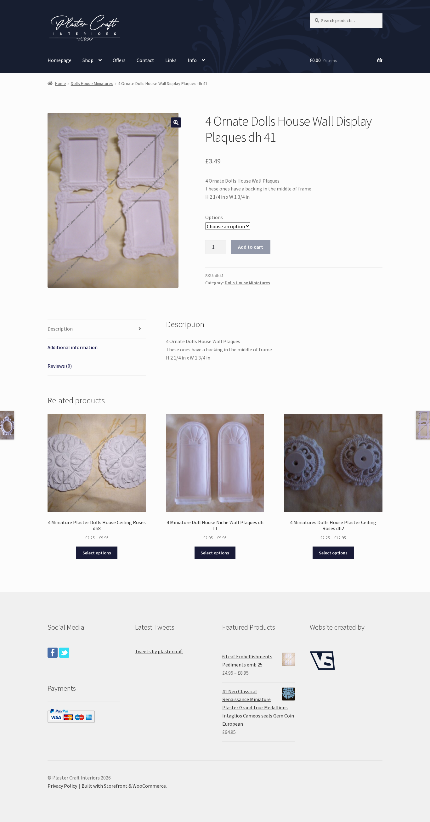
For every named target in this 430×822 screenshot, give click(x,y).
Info (192, 60)
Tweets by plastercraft (159, 651)
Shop (87, 60)
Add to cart (250, 247)
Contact (145, 60)
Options (214, 217)
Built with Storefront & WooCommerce (124, 786)
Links (171, 60)
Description (60, 329)
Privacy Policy (62, 786)
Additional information (73, 347)
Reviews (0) (60, 366)
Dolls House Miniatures (92, 83)
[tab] (97, 329)
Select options (96, 553)
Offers (119, 60)
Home (60, 83)
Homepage (59, 60)
